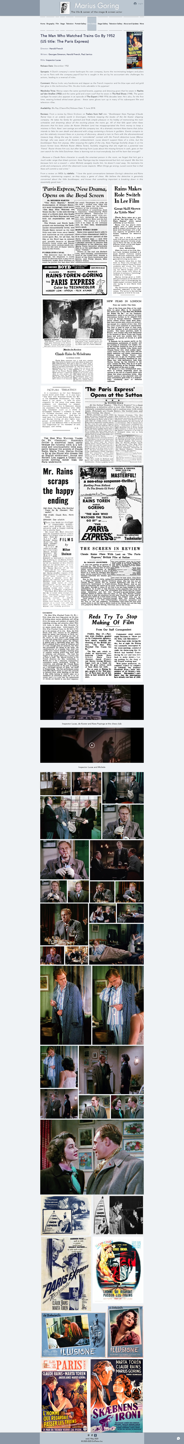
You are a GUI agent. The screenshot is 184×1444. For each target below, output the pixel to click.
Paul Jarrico (86, 54)
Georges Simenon (57, 54)
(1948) (129, 94)
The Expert (92, 96)
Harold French (56, 48)
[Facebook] (92, 1435)
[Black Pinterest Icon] (88, 1435)
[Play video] (92, 702)
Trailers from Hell (94, 114)
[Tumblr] (95, 1435)
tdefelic (70, 173)
